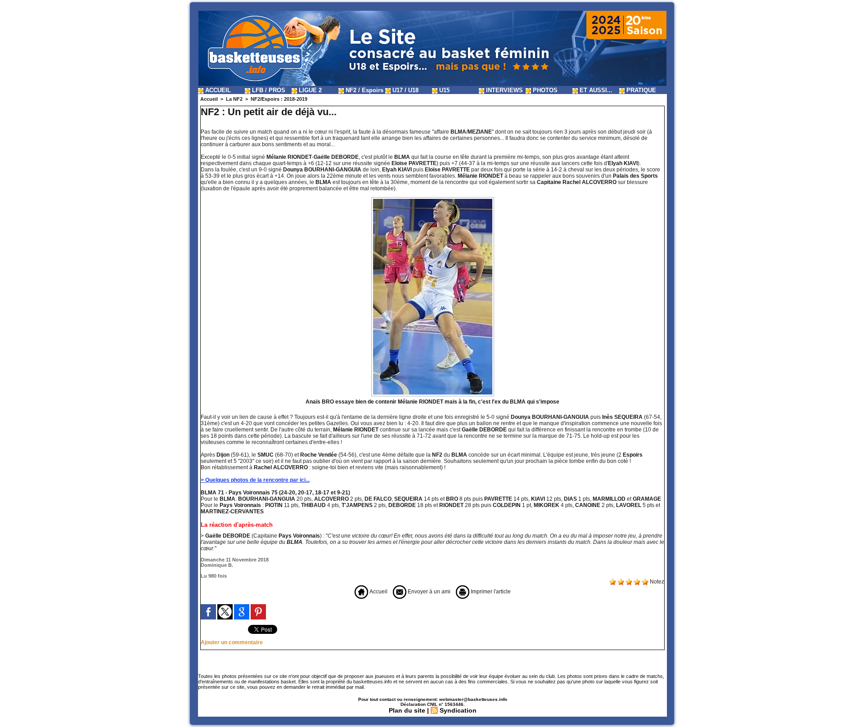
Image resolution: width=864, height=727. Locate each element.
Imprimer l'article (490, 591)
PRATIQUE (640, 90)
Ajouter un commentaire (232, 642)
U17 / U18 (404, 90)
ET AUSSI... (595, 90)
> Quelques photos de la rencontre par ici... (255, 480)
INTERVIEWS (503, 90)
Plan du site (407, 710)
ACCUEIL (217, 90)
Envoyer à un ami (428, 591)
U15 (443, 90)
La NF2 (234, 99)
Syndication (458, 710)
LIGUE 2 (309, 90)
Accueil (209, 99)
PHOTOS (544, 90)
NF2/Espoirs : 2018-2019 (279, 99)
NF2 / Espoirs (363, 90)
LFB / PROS (267, 90)
